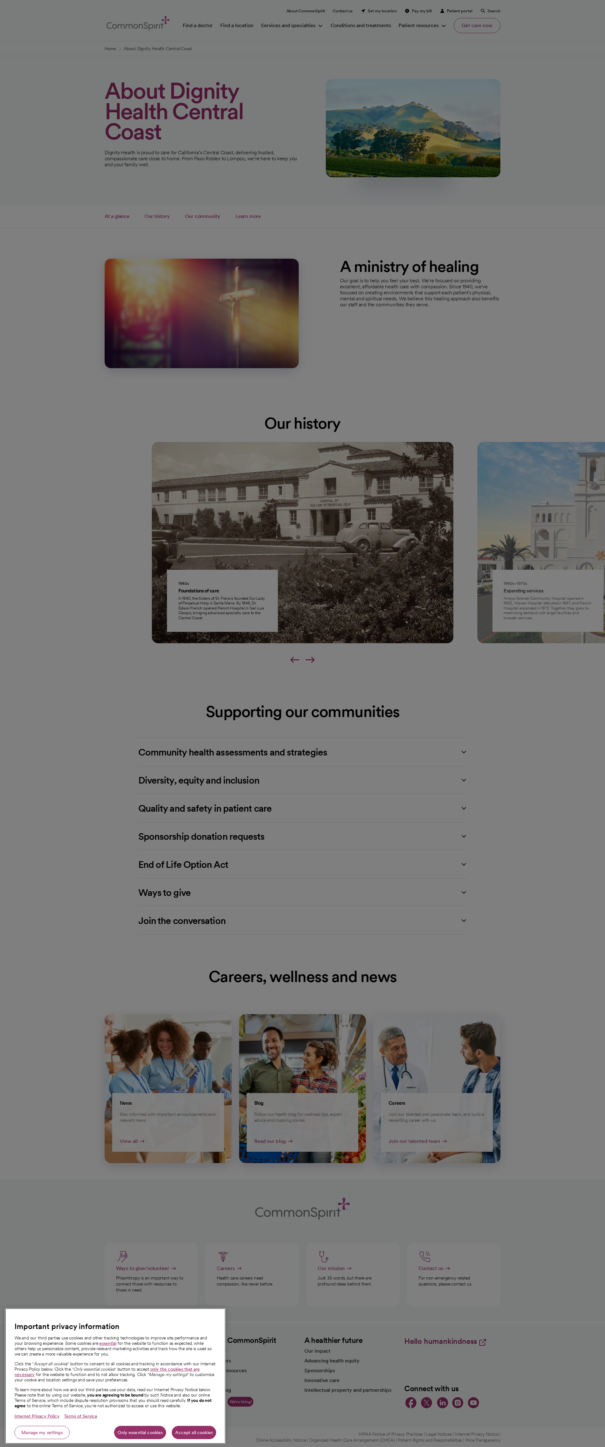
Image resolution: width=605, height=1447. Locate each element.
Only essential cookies (140, 1432)
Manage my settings (42, 1432)
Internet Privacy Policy (37, 1416)
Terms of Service (80, 1416)
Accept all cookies (194, 1432)
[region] (115, 1376)
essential (107, 1343)
